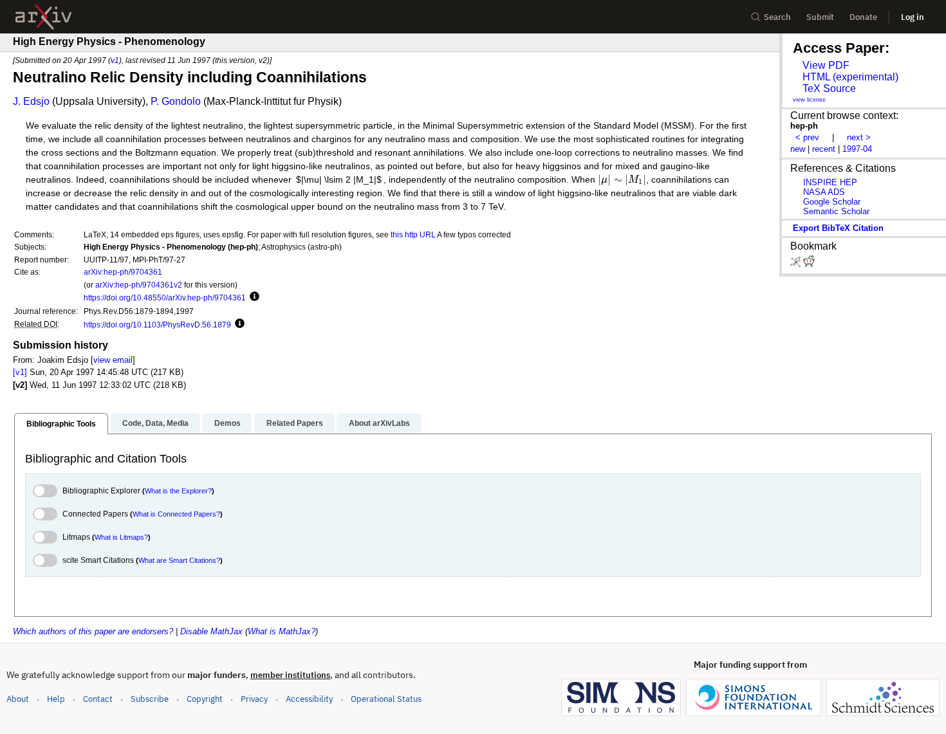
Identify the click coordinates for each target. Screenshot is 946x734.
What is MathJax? (281, 631)
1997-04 (857, 149)
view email (113, 360)
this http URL (413, 234)
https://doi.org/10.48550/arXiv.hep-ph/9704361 (165, 297)
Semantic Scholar (836, 211)
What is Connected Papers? (176, 514)
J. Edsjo (31, 101)
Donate (863, 17)
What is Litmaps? (121, 537)
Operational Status (386, 698)
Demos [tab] (227, 423)
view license (809, 99)
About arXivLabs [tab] (379, 423)
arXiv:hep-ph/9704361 (123, 272)
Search (777, 17)
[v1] (20, 372)
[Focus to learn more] (252, 297)
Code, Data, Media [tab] (155, 423)
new (797, 149)
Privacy (254, 698)
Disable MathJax (211, 631)
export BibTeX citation (838, 228)
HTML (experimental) (850, 76)
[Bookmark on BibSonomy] (796, 264)
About (17, 698)
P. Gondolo (176, 101)
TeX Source (829, 88)
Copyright (205, 698)
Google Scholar (831, 201)
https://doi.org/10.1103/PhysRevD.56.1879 (157, 324)
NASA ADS (824, 192)
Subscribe (150, 698)
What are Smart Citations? (179, 560)
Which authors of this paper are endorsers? (93, 631)
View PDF (825, 65)
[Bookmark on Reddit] (809, 264)
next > (859, 137)
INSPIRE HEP (830, 182)
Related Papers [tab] (294, 423)
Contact (98, 698)
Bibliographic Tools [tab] (61, 423)
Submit (820, 17)
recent (823, 149)
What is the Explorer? (178, 491)
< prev (807, 137)
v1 (115, 60)
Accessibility (309, 698)
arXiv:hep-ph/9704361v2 (138, 284)
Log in (912, 17)
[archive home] (43, 17)
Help (56, 698)
